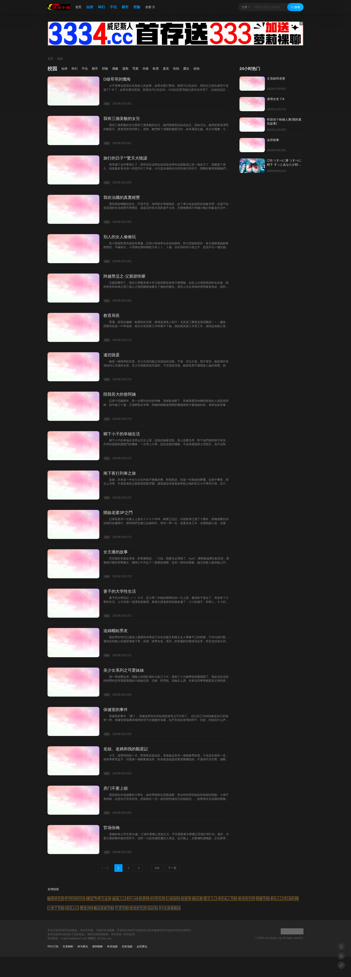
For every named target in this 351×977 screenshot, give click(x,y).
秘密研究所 (56, 898)
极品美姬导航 (104, 908)
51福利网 (291, 898)
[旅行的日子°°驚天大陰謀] (73, 169)
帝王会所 (104, 898)
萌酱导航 (262, 898)
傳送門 (91, 898)
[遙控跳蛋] (73, 366)
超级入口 (119, 898)
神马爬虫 (82, 946)
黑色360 (86, 908)
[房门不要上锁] (73, 800)
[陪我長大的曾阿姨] (73, 406)
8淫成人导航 (228, 898)
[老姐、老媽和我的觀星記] (73, 760)
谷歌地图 (127, 946)
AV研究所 (158, 898)
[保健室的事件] (73, 721)
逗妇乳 (153, 908)
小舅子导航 (56, 908)
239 (157, 868)
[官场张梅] (73, 839)
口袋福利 (172, 898)
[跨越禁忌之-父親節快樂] (73, 288)
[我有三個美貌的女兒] (73, 130)
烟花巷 (197, 898)
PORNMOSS (75, 898)
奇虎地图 (112, 946)
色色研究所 (246, 898)
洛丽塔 (186, 898)
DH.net (132, 898)
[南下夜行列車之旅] (73, 485)
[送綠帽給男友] (73, 642)
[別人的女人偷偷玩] (73, 248)
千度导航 (121, 908)
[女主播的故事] (73, 563)
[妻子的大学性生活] (73, 603)
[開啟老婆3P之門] (73, 524)
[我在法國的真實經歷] (73, 209)
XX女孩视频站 (169, 908)
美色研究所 (138, 908)
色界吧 (144, 898)
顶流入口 (72, 908)
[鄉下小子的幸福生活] (73, 445)
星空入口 (210, 898)
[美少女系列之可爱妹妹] (73, 682)
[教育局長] (73, 327)
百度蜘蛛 (68, 946)
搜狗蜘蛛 (97, 946)
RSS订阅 (53, 946)
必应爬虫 (142, 946)
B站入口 (277, 898)
